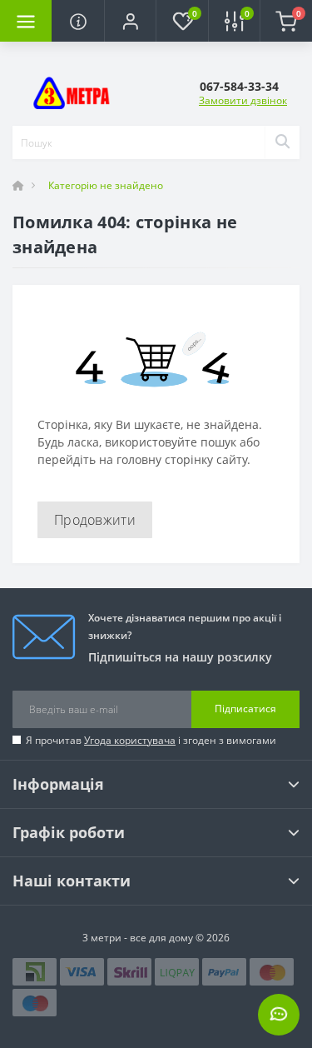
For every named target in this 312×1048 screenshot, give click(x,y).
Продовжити (95, 520)
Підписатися (245, 708)
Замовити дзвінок (243, 100)
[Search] (282, 142)
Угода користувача (130, 740)
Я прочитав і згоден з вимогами (151, 740)
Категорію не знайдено (105, 185)
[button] (130, 21)
